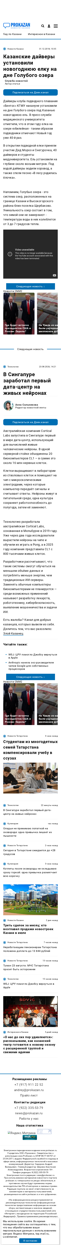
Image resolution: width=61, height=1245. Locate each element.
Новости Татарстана (17, 736)
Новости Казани (15, 49)
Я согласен (30, 1240)
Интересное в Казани (17, 1032)
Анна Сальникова (26, 404)
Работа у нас (29, 1118)
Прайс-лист (29, 1095)
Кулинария (12, 823)
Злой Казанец (13, 633)
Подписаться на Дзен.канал (31, 92)
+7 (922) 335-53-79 (28, 1108)
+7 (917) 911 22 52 (28, 1084)
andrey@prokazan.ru (29, 1090)
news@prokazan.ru (28, 1113)
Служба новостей (16, 80)
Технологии (13, 367)
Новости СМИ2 (12, 291)
